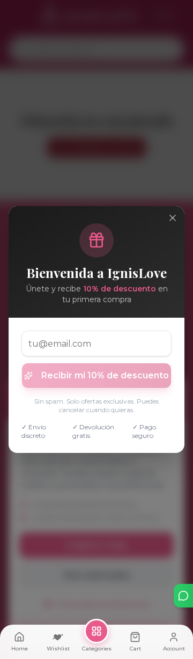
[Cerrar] (172, 218)
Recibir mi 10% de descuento (105, 375)
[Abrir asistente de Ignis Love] (183, 595)
